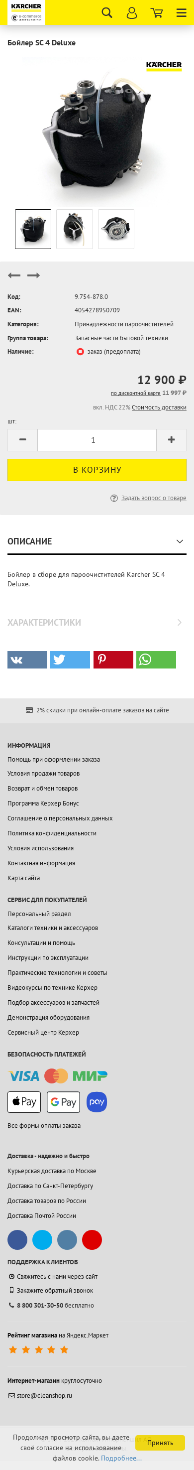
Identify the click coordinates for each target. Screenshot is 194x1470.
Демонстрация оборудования (48, 1017)
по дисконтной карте (136, 393)
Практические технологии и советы (57, 972)
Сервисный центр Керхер (43, 1032)
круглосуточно (54, 1380)
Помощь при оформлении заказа (53, 759)
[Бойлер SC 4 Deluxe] (97, 131)
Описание (29, 541)
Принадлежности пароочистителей (124, 324)
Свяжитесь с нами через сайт (57, 1276)
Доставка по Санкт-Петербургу (50, 1186)
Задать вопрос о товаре (154, 498)
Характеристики (44, 622)
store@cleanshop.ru (44, 1395)
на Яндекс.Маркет (57, 1335)
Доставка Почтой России (41, 1215)
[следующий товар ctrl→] (33, 279)
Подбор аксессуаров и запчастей (53, 1002)
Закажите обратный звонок (55, 1290)
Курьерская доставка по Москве (52, 1171)
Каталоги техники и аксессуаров (52, 928)
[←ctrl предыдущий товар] (13, 279)
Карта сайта (23, 878)
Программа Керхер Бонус (43, 803)
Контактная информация (41, 863)
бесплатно (55, 1305)
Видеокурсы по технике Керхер (52, 987)
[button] (27, 659)
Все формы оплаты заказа (44, 1125)
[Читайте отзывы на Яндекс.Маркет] (39, 1350)
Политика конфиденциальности (52, 833)
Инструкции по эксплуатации (48, 957)
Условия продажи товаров (43, 773)
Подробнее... (121, 1458)
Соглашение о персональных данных (60, 818)
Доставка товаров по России (46, 1201)
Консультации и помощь (41, 942)
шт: (11, 421)
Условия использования (40, 848)
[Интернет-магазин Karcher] (27, 12)
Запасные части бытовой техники (121, 338)
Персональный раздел (39, 914)
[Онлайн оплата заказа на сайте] (57, 1076)
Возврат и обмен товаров (42, 788)
